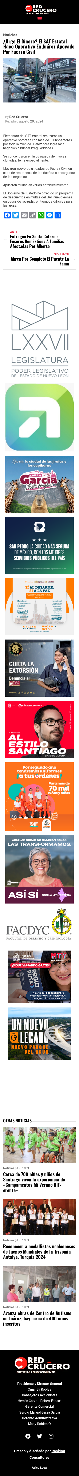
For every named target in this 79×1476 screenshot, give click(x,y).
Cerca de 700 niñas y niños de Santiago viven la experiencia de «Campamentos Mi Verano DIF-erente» (34, 1182)
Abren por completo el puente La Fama (40, 261)
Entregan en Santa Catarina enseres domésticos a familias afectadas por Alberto (37, 241)
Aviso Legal (39, 1467)
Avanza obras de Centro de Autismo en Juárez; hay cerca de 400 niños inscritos (37, 1318)
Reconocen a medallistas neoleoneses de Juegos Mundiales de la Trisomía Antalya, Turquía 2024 (39, 1252)
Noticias (10, 35)
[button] (39, 18)
